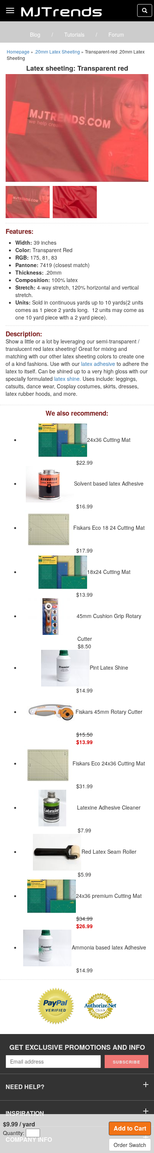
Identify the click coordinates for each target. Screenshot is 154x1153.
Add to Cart (130, 1128)
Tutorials (74, 34)
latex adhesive (98, 363)
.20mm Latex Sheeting (57, 51)
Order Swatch (130, 1145)
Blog (35, 34)
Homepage (18, 51)
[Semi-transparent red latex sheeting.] (77, 127)
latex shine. (67, 378)
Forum (116, 34)
